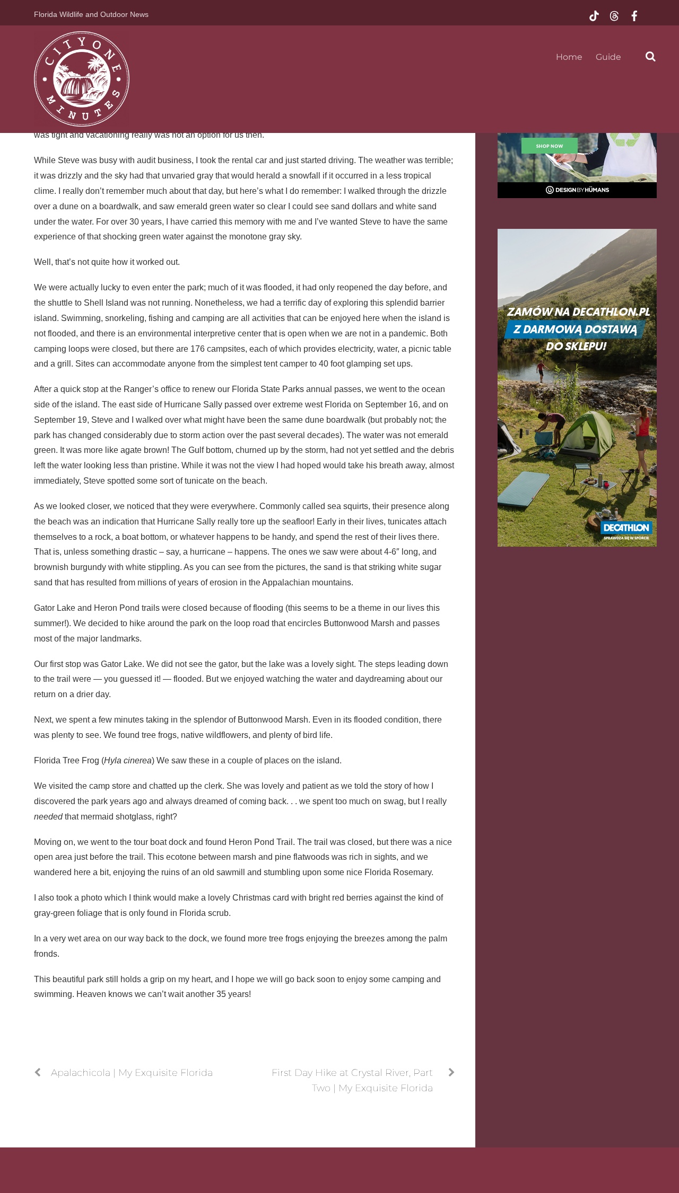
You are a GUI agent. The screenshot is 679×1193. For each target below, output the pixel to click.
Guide (608, 57)
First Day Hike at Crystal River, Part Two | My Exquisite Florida (352, 1080)
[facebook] (634, 14)
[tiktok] (594, 14)
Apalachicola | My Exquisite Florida (132, 1072)
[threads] (614, 14)
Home (569, 57)
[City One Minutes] (81, 120)
